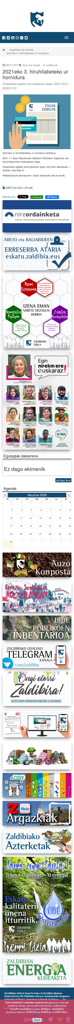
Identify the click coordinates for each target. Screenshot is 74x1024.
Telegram (53, 196)
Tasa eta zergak (31, 65)
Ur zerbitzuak (50, 65)
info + (37, 1015)
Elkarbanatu (9, 196)
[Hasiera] (4, 49)
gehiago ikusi (63, 480)
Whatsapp (37, 197)
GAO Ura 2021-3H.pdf (19, 188)
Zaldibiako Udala (15, 5)
